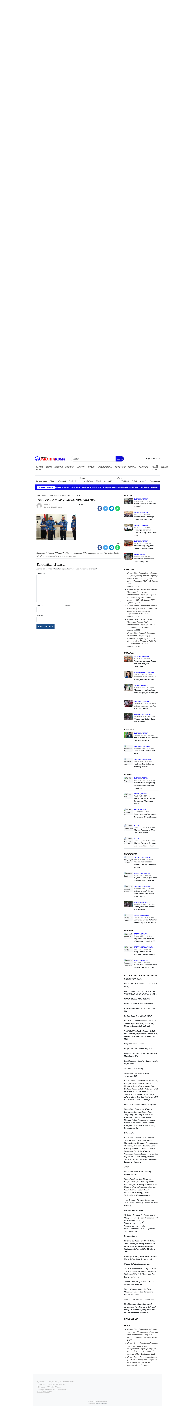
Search (120, 459)
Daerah (137, 685)
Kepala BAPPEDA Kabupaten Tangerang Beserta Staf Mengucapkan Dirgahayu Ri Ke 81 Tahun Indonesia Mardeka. (141, 623)
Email (68, 606)
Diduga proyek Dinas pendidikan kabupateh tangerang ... (144, 893)
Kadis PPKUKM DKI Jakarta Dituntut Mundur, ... (146, 739)
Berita (137, 809)
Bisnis (49, 467)
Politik (134, 481)
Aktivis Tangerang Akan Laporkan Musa (144, 831)
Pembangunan (147, 947)
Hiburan (82, 478)
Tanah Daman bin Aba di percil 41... (145, 505)
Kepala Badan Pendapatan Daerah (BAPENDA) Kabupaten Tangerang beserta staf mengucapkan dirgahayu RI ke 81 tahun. (142, 610)
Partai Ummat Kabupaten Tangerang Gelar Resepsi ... (145, 817)
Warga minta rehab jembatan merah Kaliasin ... (146, 953)
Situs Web (40, 616)
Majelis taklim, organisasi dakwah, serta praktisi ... (145, 879)
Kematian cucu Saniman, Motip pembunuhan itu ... (145, 678)
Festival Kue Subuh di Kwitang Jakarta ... (144, 765)
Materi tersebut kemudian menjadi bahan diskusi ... (145, 966)
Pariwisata (88, 481)
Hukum (119, 478)
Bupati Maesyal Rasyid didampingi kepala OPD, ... (146, 940)
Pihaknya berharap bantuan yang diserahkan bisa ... (145, 532)
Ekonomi (59, 467)
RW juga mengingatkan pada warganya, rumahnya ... (146, 692)
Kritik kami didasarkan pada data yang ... (144, 560)
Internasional (105, 467)
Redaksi (164, 467)
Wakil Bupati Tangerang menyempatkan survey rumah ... (144, 785)
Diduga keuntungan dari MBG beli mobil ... (145, 707)
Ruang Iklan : (155, 469)
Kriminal (145, 656)
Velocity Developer (101, 1403)
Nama (39, 606)
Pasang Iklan (39, 468)
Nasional (144, 512)
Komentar (41, 574)
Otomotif (107, 481)
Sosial (143, 481)
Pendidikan (146, 714)
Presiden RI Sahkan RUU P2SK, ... (145, 752)
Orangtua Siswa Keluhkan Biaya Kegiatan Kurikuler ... (146, 921)
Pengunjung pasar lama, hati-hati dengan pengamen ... (145, 664)
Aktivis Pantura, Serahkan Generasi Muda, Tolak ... (145, 844)
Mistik (98, 481)
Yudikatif (125, 481)
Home (39, 496)
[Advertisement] (97, 19)
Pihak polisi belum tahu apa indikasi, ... (144, 720)
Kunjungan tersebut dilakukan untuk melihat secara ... (145, 864)
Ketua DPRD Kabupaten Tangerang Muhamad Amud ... (144, 801)
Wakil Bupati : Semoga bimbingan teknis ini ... (144, 518)
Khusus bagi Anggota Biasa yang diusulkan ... (145, 547)
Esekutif (69, 467)
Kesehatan (120, 467)
